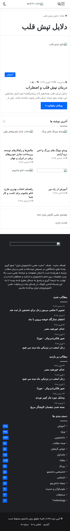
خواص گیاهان (58, 449)
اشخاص (61, 477)
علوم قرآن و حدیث (55, 489)
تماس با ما (36, 524)
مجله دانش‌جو (57, 483)
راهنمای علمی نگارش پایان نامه (52, 215)
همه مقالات (59, 443)
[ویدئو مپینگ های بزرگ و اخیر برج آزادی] (52, 138)
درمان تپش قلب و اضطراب (46, 87)
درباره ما (25, 524)
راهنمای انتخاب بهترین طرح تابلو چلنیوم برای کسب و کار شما (18, 193)
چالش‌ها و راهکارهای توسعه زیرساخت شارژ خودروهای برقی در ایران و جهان (18, 154)
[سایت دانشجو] (35, 4)
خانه (62, 16)
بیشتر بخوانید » (54, 105)
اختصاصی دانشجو (56, 472)
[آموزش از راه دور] (52, 177)
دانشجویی (60, 437)
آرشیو (46, 524)
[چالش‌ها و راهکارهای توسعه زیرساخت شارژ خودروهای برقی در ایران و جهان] (18, 138)
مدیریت (60, 82)
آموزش (61, 426)
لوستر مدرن (61, 222)
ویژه (63, 432)
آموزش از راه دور (57, 189)
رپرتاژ (62, 466)
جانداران (61, 454)
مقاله (62, 460)
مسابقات (60, 495)
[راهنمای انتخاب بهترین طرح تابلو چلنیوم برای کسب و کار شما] (18, 177)
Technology (58, 500)
